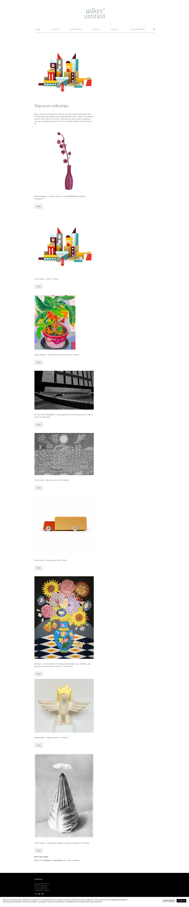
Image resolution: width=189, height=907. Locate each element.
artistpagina (58, 860)
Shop (39, 206)
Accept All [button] (181, 901)
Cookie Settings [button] (169, 901)
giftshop (47, 860)
